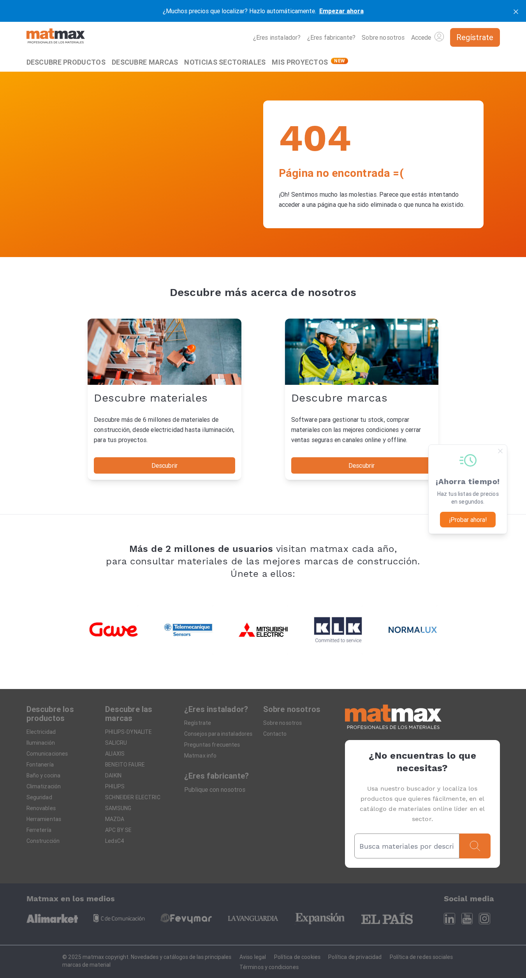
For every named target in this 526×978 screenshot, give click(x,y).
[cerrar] (516, 11)
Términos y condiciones (269, 967)
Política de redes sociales (421, 956)
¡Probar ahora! (468, 519)
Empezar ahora (341, 11)
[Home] (55, 37)
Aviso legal (252, 956)
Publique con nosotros (214, 789)
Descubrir (164, 465)
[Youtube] (467, 918)
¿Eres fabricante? (331, 37)
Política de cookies (297, 956)
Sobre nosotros (383, 37)
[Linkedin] (449, 918)
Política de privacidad (355, 956)
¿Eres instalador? (277, 37)
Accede (421, 37)
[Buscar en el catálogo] (475, 846)
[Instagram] (484, 918)
